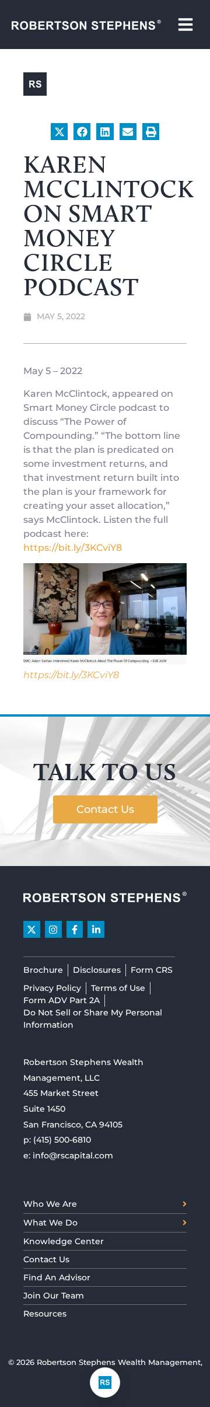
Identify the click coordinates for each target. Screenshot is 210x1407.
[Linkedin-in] (96, 929)
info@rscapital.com (73, 1155)
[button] (59, 131)
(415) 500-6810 (62, 1139)
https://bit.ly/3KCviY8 (72, 547)
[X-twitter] (31, 929)
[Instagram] (53, 929)
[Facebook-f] (74, 929)
